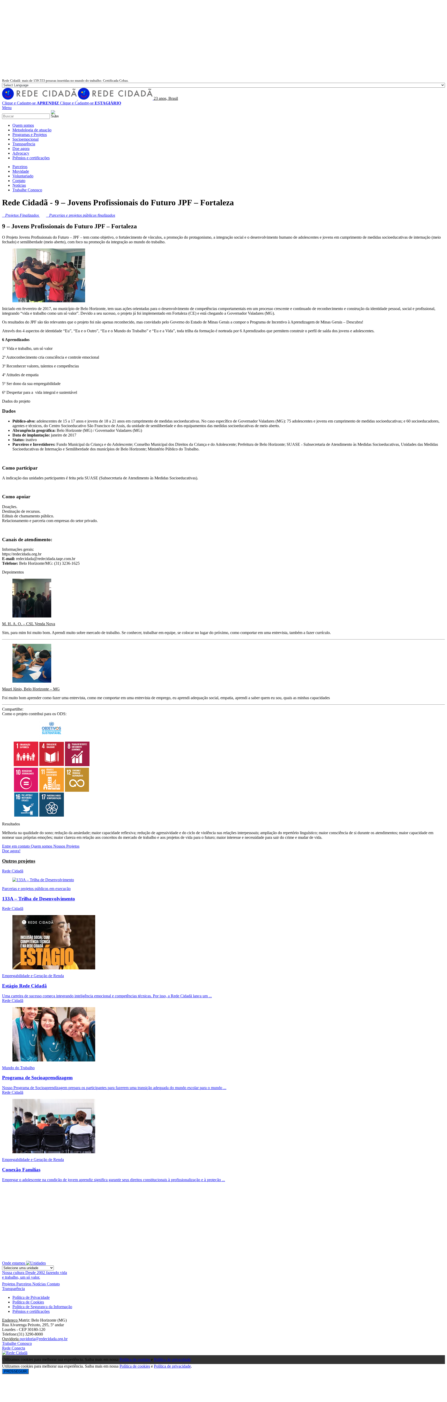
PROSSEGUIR (15, 1371)
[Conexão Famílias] (53, 1152)
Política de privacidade (172, 1359)
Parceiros (24, 1284)
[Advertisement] (223, 39)
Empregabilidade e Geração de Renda (33, 976)
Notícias (39, 1284)
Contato (53, 1284)
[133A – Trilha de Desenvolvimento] (43, 880)
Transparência (13, 1288)
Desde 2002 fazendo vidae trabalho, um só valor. (34, 1274)
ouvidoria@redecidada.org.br (44, 1339)
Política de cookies (135, 1359)
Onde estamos (14, 1263)
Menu (7, 107)
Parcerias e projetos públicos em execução (36, 888)
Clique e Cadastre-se (30, 103)
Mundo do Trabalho (18, 1068)
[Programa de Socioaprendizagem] (53, 1060)
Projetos (9, 1284)
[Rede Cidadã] (78, 98)
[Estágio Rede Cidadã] (53, 968)
